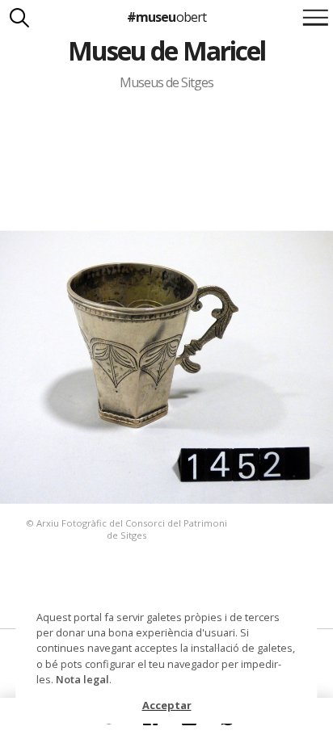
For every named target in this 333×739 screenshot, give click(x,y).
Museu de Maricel (166, 50)
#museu (166, 17)
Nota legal (82, 679)
